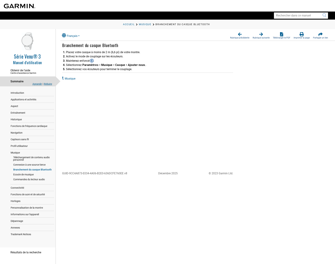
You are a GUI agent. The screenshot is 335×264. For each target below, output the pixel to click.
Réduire (48, 84)
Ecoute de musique (23, 174)
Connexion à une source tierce (29, 164)
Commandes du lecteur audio (29, 179)
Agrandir (37, 84)
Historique (16, 119)
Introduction (17, 92)
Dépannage (17, 221)
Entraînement (18, 112)
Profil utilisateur (19, 146)
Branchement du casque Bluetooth (32, 169)
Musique (15, 152)
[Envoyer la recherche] (324, 15)
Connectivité (17, 187)
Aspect (14, 106)
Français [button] (72, 36)
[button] (239, 35)
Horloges (15, 201)
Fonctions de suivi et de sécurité (28, 194)
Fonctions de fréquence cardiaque (29, 126)
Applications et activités (23, 99)
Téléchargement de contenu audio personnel (31, 158)
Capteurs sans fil (20, 139)
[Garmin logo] (19, 6)
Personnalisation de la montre (27, 207)
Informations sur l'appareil (25, 214)
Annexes (15, 227)
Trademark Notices (21, 234)
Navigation (17, 132)
